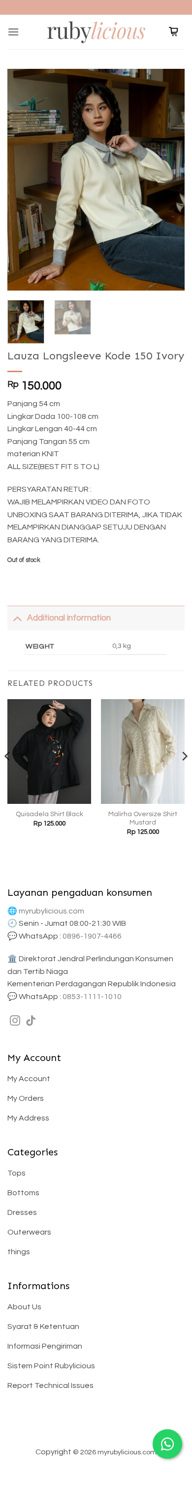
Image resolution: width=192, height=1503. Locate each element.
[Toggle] (17, 617)
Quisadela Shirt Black (49, 814)
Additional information (69, 618)
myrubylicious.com (51, 911)
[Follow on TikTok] (31, 1021)
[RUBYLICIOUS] (96, 32)
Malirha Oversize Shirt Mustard (142, 818)
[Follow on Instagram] (15, 1021)
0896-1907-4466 (92, 936)
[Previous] (23, 179)
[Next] (169, 179)
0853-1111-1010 (92, 997)
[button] (13, 32)
